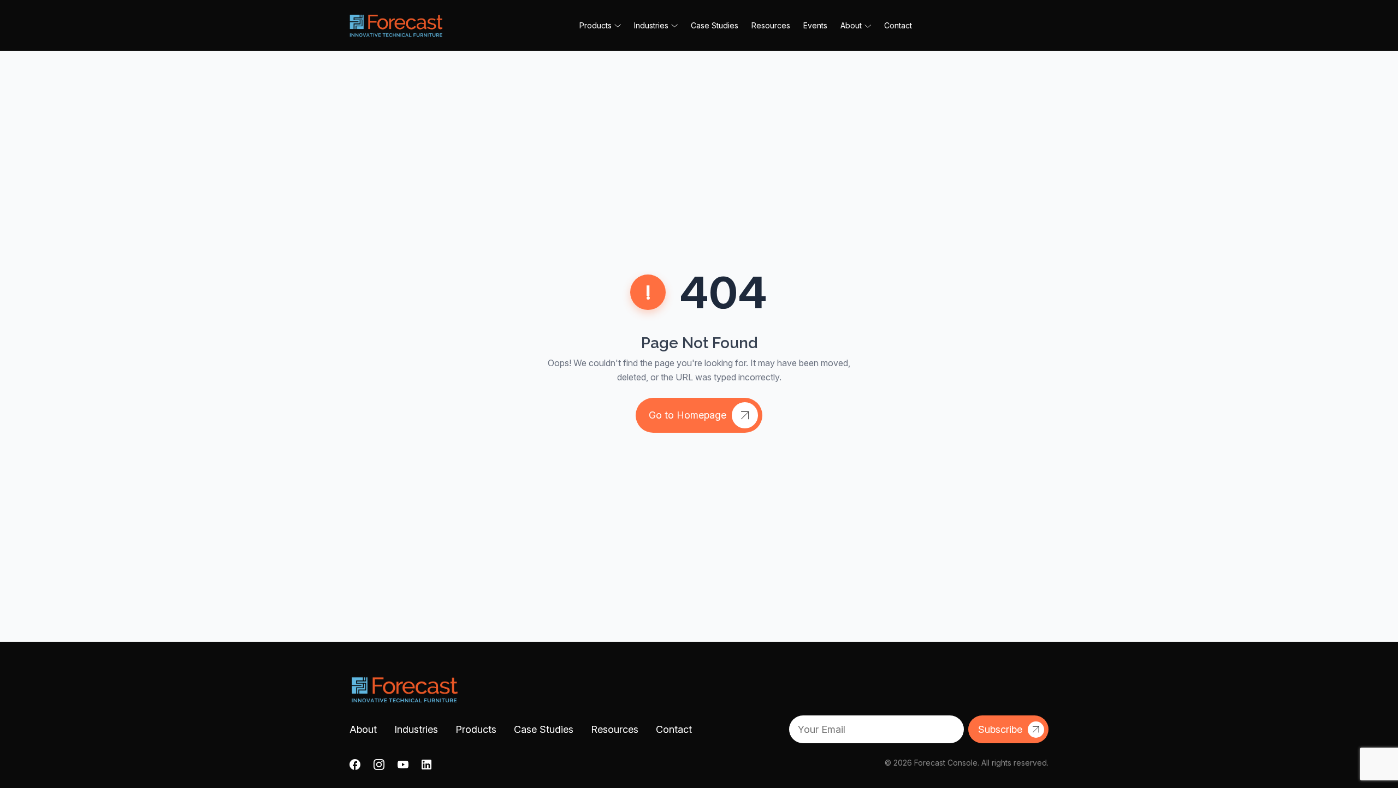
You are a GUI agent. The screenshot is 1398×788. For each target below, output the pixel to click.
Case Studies (714, 25)
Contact (898, 25)
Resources (770, 25)
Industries (416, 729)
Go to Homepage (687, 415)
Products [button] (595, 25)
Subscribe (1000, 729)
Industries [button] (651, 25)
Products (475, 729)
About (851, 25)
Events (815, 25)
